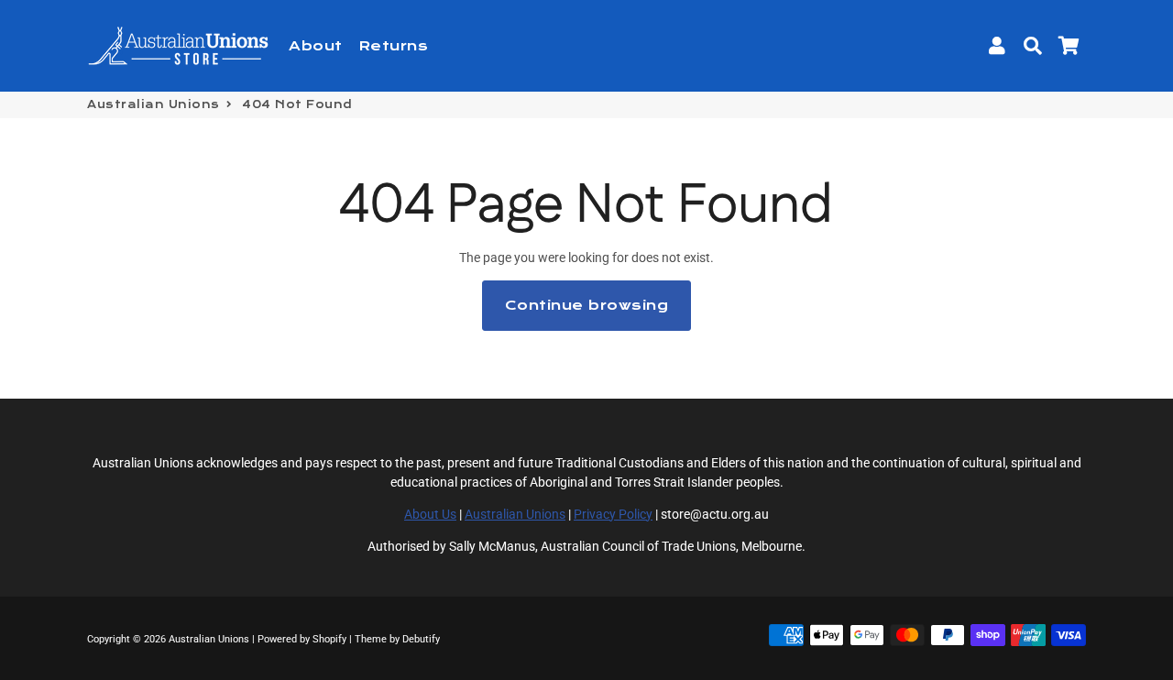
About (316, 46)
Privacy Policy (613, 514)
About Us (430, 514)
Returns (393, 46)
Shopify (329, 639)
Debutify (421, 639)
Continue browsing (587, 305)
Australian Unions (153, 104)
